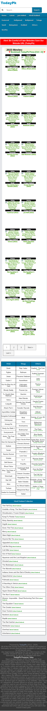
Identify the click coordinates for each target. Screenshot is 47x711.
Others (34, 25)
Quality (4, 30)
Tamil (4, 25)
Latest (12, 15)
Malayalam (13, 25)
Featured (5, 20)
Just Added (22, 15)
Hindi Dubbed (34, 15)
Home (4, 15)
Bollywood (29, 20)
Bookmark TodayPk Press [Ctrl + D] (27, 52)
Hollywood (18, 20)
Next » (30, 347)
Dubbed (24, 25)
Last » (8, 353)
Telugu (39, 20)
